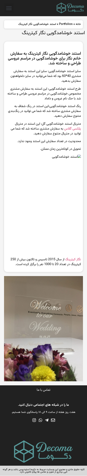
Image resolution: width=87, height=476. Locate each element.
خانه (78, 24)
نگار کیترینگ (73, 259)
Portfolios (66, 24)
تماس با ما (43, 390)
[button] (9, 8)
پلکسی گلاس (72, 128)
